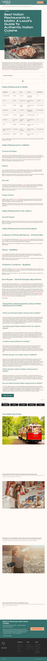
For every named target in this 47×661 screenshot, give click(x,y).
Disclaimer (37, 646)
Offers (27, 649)
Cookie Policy (38, 644)
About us (19, 644)
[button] (45, 2)
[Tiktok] (6, 648)
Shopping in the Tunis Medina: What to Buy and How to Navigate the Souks (21, 538)
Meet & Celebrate (29, 646)
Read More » (4, 478)
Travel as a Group (30, 648)
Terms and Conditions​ (37, 652)
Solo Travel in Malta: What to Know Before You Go (15, 603)
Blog (5, 6)
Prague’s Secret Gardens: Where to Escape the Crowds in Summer (19, 474)
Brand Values (20, 646)
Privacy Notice (38, 648)
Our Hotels (28, 644)
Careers (19, 648)
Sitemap (37, 649)
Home (3, 6)
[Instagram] (2, 648)
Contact (19, 651)
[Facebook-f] (4, 648)
